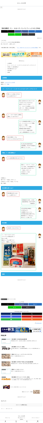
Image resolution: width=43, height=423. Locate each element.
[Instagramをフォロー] (11, 316)
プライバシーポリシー (35, 417)
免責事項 (21, 419)
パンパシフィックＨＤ (10, 82)
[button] (28, 34)
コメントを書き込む (21, 404)
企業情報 (10, 63)
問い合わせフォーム (21, 417)
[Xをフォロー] (32, 314)
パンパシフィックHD (12, 299)
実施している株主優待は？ (13, 66)
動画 (9, 72)
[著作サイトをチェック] (11, 314)
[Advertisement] (21, 18)
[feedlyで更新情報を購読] (11, 319)
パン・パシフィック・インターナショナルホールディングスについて (22, 65)
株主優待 (10, 70)
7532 (8, 84)
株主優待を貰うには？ (12, 68)
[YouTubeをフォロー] (32, 316)
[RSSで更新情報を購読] (32, 319)
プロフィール (7, 417)
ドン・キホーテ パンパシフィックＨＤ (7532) (27, 47)
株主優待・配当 (4, 299)
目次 (20, 60)
